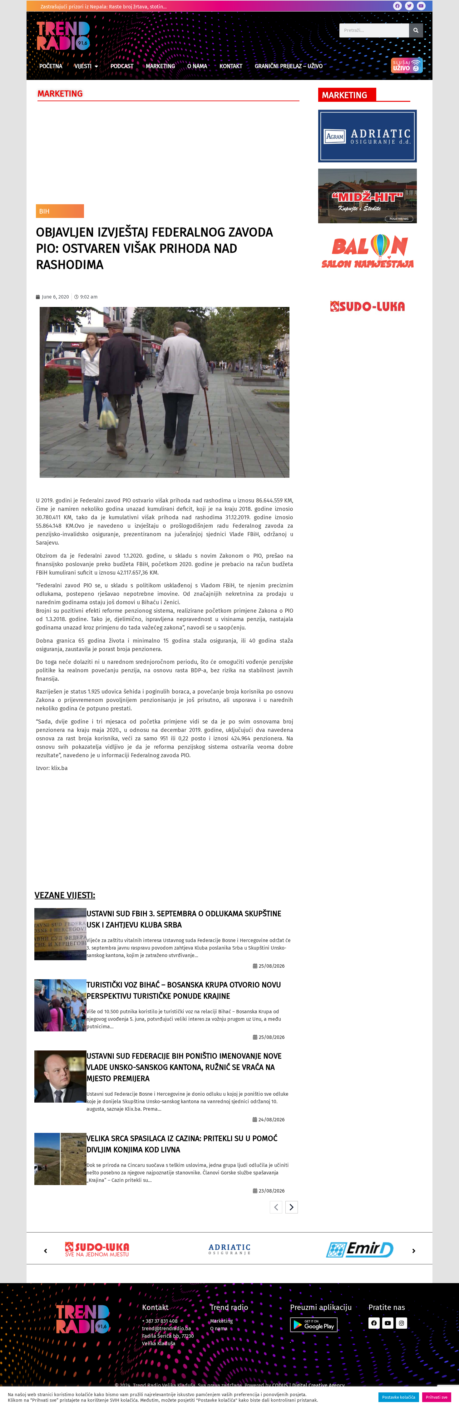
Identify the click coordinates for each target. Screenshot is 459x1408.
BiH (44, 211)
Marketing (160, 66)
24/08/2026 (272, 1120)
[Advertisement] (164, 151)
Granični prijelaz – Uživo (289, 66)
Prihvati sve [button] (436, 1397)
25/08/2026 (272, 966)
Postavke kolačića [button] (398, 1397)
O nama (197, 66)
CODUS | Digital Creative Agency (308, 1385)
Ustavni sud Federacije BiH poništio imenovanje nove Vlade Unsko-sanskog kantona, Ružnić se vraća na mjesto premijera (184, 1067)
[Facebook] (397, 6)
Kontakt (231, 66)
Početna (50, 66)
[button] (45, 1251)
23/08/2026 (272, 1191)
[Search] (416, 30)
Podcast (122, 66)
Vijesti (83, 66)
